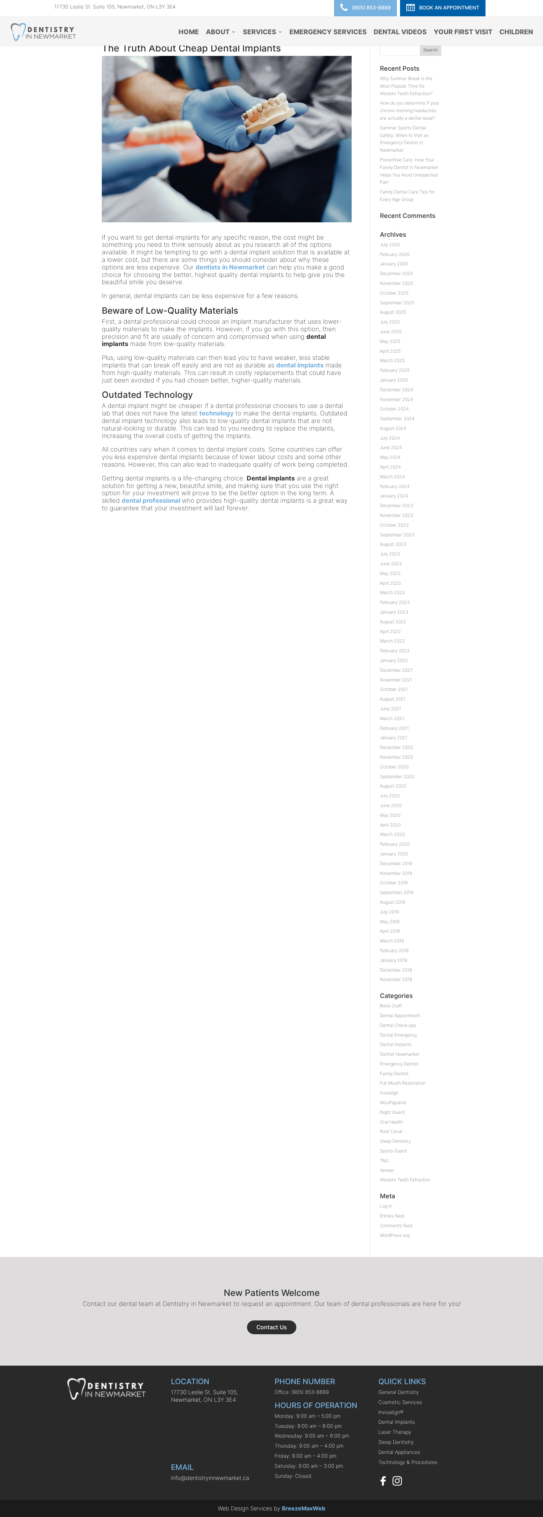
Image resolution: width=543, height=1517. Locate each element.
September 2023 (397, 534)
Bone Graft (391, 1005)
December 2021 (396, 670)
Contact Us (271, 1327)
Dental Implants (396, 1044)
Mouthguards (393, 1102)
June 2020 (391, 805)
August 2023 (393, 544)
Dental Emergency (398, 1035)
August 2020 (393, 785)
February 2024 (395, 486)
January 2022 (394, 660)
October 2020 (394, 766)
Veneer (387, 1170)
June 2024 (391, 447)
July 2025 (390, 321)
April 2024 (390, 466)
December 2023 (396, 505)
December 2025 (396, 273)
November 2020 (396, 757)
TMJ (384, 1160)
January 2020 (394, 853)
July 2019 (389, 911)
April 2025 (390, 351)
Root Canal (391, 1131)
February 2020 (394, 844)
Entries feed (392, 1215)
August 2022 (393, 621)
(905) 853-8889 (371, 7)
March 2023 (392, 592)
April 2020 (390, 824)
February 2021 (394, 728)
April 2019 (390, 931)
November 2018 (396, 979)
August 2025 (393, 312)
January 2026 (394, 263)
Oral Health (391, 1121)
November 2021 (396, 679)
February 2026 (394, 254)
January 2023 (394, 612)
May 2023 (390, 573)
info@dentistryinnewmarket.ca (210, 1478)
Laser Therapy (394, 1432)
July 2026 (390, 244)
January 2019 (393, 960)
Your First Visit (463, 32)
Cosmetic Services (400, 1402)
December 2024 (396, 389)
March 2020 (392, 834)
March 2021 (392, 718)
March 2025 (392, 360)
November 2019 (396, 873)
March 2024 (392, 476)
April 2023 (390, 583)
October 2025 (394, 292)
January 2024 (394, 495)
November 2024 (396, 399)
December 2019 (396, 863)
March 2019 (392, 940)
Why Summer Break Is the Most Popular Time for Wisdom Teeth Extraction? (406, 86)
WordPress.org (394, 1235)
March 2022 (392, 640)
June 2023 (391, 563)
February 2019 (394, 950)
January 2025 (394, 379)
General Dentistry (398, 1392)
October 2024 (394, 408)
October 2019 (394, 882)
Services (259, 32)
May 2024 (390, 457)
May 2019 (389, 921)
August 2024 (393, 428)
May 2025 (390, 341)
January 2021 (393, 737)
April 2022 (390, 631)
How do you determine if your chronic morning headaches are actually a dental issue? (409, 110)
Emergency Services (328, 32)
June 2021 (390, 708)
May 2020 (390, 815)
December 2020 (396, 747)
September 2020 (397, 776)
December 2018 (396, 970)
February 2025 (394, 370)
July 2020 (390, 795)
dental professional (151, 500)
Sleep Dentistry (395, 1141)
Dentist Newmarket (399, 1054)
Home (188, 32)
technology (216, 413)
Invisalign (389, 1092)
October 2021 (394, 689)
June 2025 (391, 331)
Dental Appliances (399, 1452)
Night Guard (392, 1112)
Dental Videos (400, 32)
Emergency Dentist (399, 1063)
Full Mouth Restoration (402, 1083)
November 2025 (396, 283)
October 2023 (394, 525)
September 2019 (396, 892)
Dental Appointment (400, 1015)
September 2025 (397, 302)
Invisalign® (390, 1412)
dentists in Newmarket (230, 267)
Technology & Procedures (407, 1462)
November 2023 (396, 515)
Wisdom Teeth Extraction (405, 1179)
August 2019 (392, 902)
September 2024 (397, 418)
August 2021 (392, 699)
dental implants (300, 365)
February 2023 (395, 602)
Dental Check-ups (398, 1025)
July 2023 (390, 553)
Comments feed (396, 1225)
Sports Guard (393, 1150)
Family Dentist (394, 1073)
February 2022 (395, 650)
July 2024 (390, 438)
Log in (386, 1206)
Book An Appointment (448, 7)
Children (516, 32)
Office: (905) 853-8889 (302, 1392)
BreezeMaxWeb (303, 1508)
